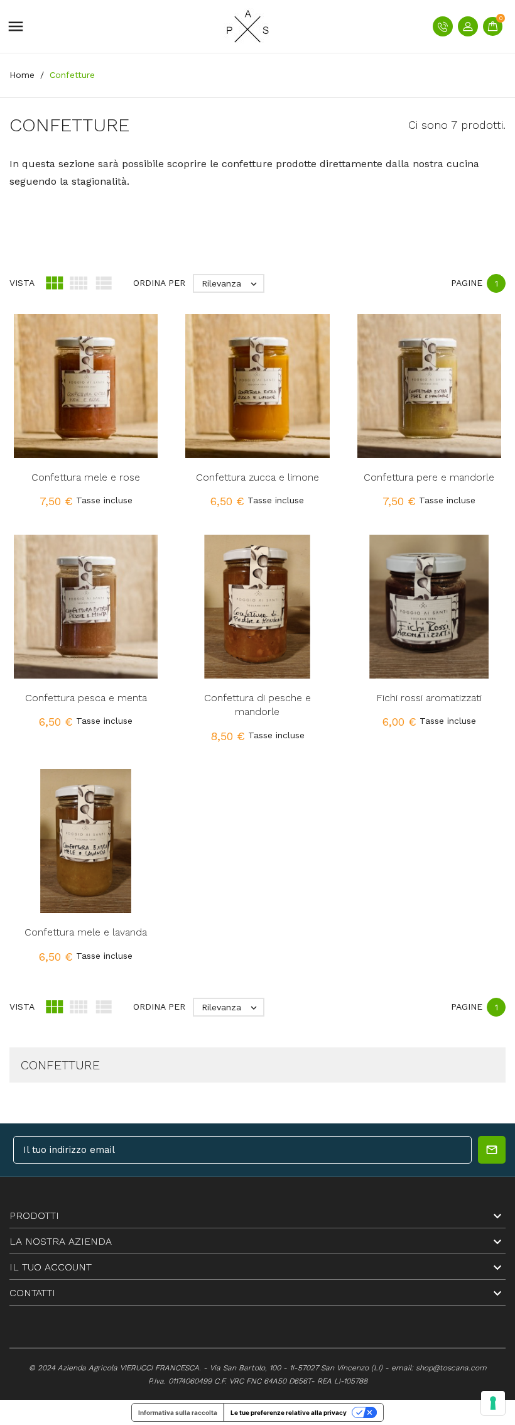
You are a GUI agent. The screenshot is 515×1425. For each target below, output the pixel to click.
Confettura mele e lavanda (85, 932)
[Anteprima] (86, 401)
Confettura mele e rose (85, 477)
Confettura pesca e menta (86, 698)
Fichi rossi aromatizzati (429, 698)
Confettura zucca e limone (257, 477)
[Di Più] (112, 401)
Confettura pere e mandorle (429, 477)
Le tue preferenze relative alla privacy (288, 1412)
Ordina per (159, 283)
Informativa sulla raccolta (177, 1412)
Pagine (466, 283)
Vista (22, 283)
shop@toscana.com (451, 1367)
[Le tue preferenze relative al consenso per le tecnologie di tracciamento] (493, 1403)
